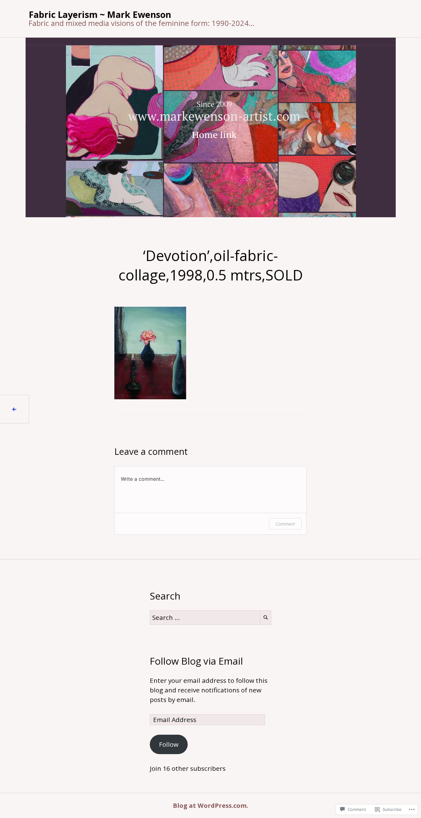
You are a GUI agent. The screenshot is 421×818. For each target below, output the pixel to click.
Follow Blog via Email (196, 660)
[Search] (265, 617)
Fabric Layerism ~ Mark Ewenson (100, 14)
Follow (168, 744)
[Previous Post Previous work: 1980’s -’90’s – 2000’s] (14, 409)
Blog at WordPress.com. (210, 805)
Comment (285, 523)
